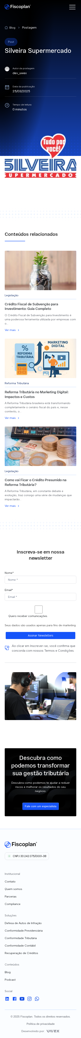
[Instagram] (29, 999)
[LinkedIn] (7, 999)
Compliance (12, 904)
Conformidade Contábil (20, 945)
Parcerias (11, 896)
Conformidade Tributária (21, 938)
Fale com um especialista (40, 806)
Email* (9, 590)
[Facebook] (14, 999)
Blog (8, 972)
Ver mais (10, 330)
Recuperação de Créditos (21, 953)
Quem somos (13, 889)
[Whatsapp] (37, 999)
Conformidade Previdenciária (24, 930)
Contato (10, 881)
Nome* (9, 573)
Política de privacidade (41, 1023)
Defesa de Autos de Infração (23, 923)
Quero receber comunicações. (28, 616)
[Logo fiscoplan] (21, 845)
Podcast (10, 979)
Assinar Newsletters (40, 635)
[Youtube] (22, 999)
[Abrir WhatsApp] (71, 1028)
